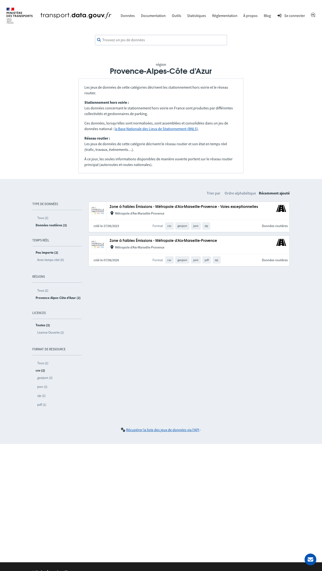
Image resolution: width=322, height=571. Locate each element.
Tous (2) (42, 218)
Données (128, 15)
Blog (267, 15)
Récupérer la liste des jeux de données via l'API (162, 429)
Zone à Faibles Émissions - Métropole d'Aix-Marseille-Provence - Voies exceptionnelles (184, 207)
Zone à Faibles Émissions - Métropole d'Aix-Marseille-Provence (163, 241)
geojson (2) (45, 378)
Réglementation (224, 15)
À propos (250, 15)
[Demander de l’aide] (310, 559)
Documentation (153, 15)
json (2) (42, 387)
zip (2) (41, 395)
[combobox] (161, 40)
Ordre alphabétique (240, 193)
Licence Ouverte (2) (50, 332)
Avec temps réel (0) (50, 260)
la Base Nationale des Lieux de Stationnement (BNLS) (156, 128)
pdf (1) (41, 404)
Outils (176, 15)
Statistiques (196, 15)
